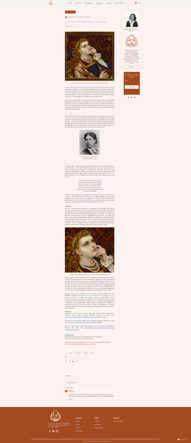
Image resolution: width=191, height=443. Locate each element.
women (71, 353)
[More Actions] (113, 391)
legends (86, 353)
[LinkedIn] (135, 97)
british (91, 353)
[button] (78, 3)
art (66, 353)
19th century (78, 353)
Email (126, 80)
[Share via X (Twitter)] (69, 361)
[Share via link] (76, 361)
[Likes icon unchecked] (69, 399)
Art (65, 356)
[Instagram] (128, 97)
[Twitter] (131, 97)
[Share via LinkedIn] (73, 361)
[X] (49, 431)
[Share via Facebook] (65, 361)
